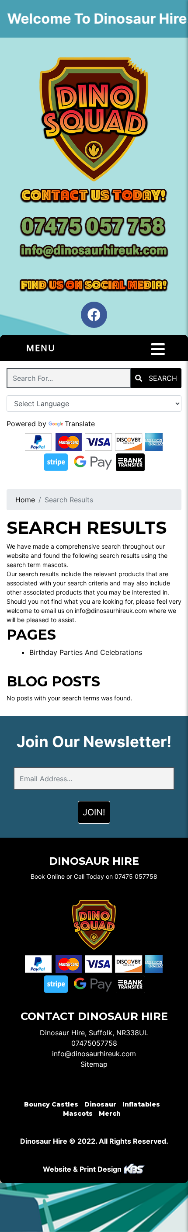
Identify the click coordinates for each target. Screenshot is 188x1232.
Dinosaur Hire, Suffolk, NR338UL (94, 1032)
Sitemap (94, 1064)
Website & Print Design (83, 1169)
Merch (110, 1113)
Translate (80, 423)
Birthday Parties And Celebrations (85, 652)
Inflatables (141, 1104)
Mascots (78, 1113)
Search (161, 378)
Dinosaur (100, 1104)
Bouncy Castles (51, 1104)
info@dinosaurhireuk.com (94, 1053)
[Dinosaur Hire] (94, 118)
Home (25, 499)
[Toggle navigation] (158, 349)
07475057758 (94, 1043)
